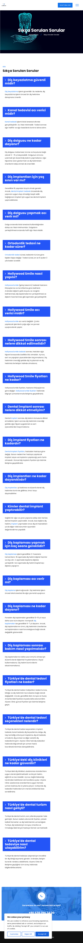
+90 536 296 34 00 (41, 913)
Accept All (42, 934)
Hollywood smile (11, 285)
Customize (14, 934)
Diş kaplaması (11, 554)
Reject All (28, 934)
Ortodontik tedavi (12, 255)
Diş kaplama (10, 590)
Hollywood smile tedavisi (15, 351)
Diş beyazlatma (11, 91)
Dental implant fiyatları (15, 451)
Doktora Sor (65, 5)
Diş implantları (11, 487)
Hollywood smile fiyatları (26, 391)
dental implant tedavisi (20, 191)
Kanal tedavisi (11, 122)
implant (14, 418)
